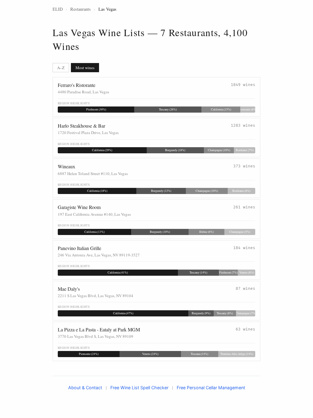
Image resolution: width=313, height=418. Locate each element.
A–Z (60, 67)
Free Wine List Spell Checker (139, 387)
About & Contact (85, 387)
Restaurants (80, 9)
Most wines (84, 67)
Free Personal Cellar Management (211, 387)
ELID (58, 9)
